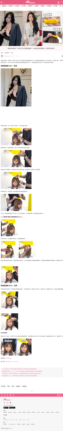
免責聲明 (18, 424)
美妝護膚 (4, 5)
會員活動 (52, 412)
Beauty (20, 419)
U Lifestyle (5, 419)
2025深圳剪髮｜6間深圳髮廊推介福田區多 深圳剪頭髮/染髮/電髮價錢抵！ (19, 369)
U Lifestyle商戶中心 (12, 424)
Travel (13, 419)
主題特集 (47, 412)
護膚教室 (59, 395)
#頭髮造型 (18, 386)
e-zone (27, 419)
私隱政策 (28, 424)
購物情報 (49, 5)
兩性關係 (42, 5)
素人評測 (38, 412)
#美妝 (13, 386)
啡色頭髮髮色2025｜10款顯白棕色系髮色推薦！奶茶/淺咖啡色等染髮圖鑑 (19, 375)
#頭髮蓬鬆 (24, 386)
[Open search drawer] (61, 2)
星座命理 (36, 5)
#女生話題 (3, 386)
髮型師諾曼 (8, 358)
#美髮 (8, 386)
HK (9, 419)
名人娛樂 (23, 5)
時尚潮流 (10, 5)
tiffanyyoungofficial (14, 361)
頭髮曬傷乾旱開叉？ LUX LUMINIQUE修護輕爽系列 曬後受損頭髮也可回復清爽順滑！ (22, 371)
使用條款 (23, 424)
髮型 (12, 52)
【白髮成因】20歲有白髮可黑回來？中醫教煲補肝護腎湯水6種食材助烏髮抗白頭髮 (21, 373)
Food (16, 419)
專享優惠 (57, 412)
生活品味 (17, 5)
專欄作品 (43, 412)
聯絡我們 (32, 424)
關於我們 (5, 424)
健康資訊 (30, 5)
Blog (24, 419)
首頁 (2, 52)
